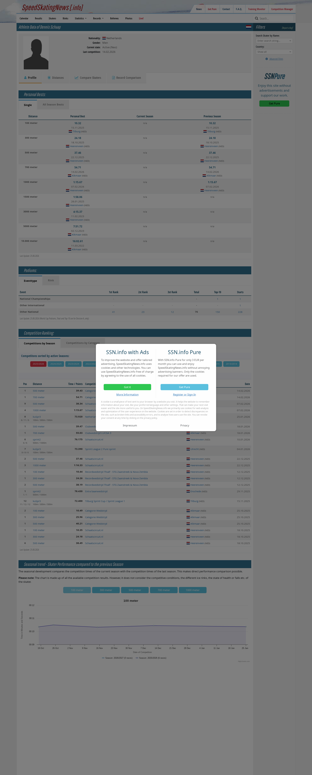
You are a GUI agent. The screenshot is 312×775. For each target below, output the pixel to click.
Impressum (130, 425)
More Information (127, 394)
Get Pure (184, 387)
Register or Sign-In (184, 394)
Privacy (184, 425)
